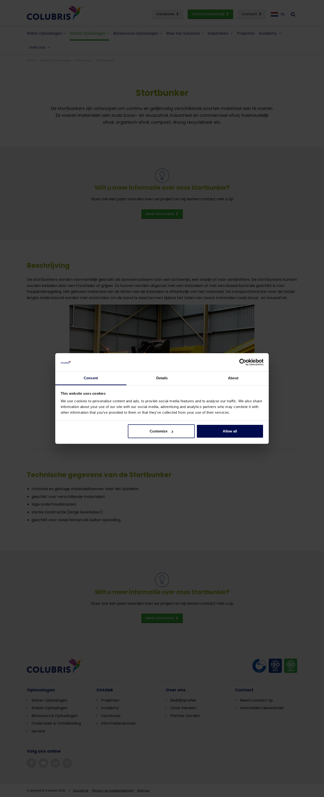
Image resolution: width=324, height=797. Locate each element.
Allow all (230, 431)
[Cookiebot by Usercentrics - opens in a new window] (243, 362)
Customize (158, 431)
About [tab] (233, 378)
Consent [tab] (91, 378)
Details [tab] (162, 378)
